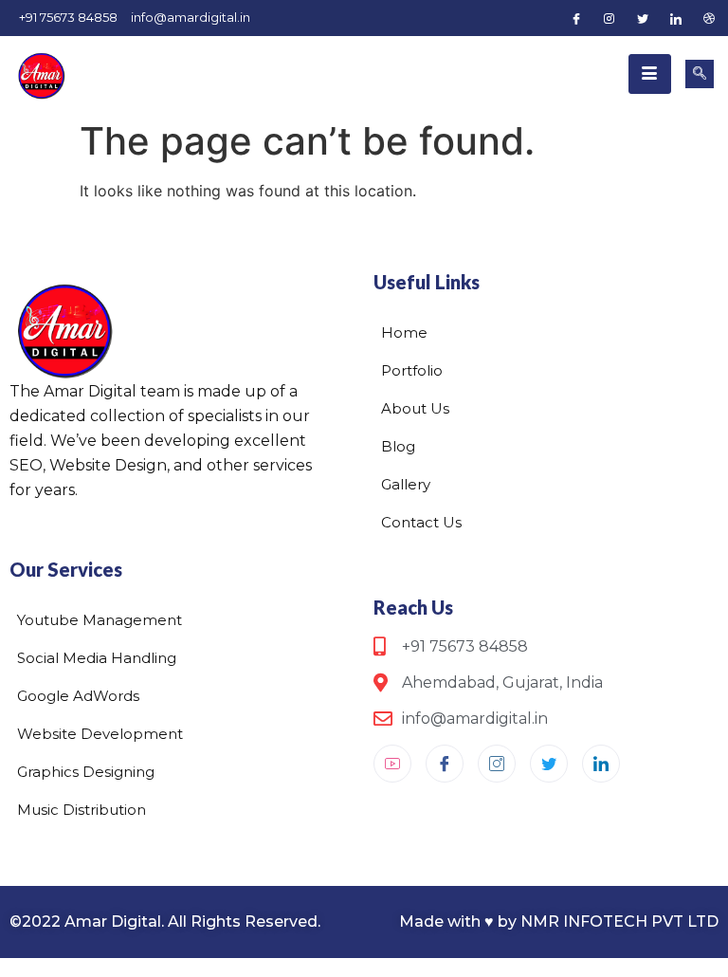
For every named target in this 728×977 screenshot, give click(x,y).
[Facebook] (576, 18)
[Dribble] (709, 18)
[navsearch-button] (699, 74)
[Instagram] (609, 18)
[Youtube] (392, 764)
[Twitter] (642, 18)
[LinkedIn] (676, 18)
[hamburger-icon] (649, 74)
